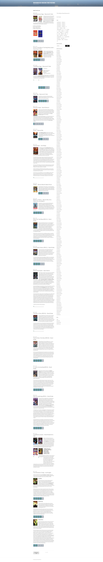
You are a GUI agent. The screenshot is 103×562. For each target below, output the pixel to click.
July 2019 (58, 160)
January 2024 (58, 91)
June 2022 (58, 112)
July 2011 (58, 296)
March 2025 (58, 71)
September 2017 (59, 193)
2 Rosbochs (63, 22)
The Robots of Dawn (51, 279)
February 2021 (58, 131)
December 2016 (59, 205)
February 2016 (58, 220)
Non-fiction (65, 35)
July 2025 (58, 65)
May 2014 (58, 251)
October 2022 (58, 107)
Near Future (61, 35)
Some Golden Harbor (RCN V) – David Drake (43, 247)
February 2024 (58, 89)
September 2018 (59, 175)
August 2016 (58, 211)
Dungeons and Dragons (41, 76)
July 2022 (58, 110)
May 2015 (58, 233)
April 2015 (58, 235)
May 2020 (58, 145)
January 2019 (58, 169)
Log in (57, 319)
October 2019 (58, 155)
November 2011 (59, 290)
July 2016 (58, 212)
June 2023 (58, 101)
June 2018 (58, 179)
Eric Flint (68, 29)
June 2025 (58, 67)
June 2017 (58, 196)
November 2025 (59, 61)
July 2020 (58, 142)
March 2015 (58, 236)
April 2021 (58, 128)
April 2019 (58, 164)
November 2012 (59, 275)
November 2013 (59, 260)
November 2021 (59, 119)
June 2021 (58, 125)
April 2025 (58, 70)
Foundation (43, 287)
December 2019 (59, 152)
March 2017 (58, 200)
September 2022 (59, 109)
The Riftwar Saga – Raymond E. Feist (42, 66)
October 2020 (58, 137)
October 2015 (58, 226)
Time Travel (66, 39)
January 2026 (58, 58)
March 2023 (58, 103)
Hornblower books (48, 405)
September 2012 (59, 278)
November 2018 (59, 172)
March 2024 (58, 88)
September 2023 (59, 97)
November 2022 (59, 106)
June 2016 (58, 214)
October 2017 (58, 191)
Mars (59, 33)
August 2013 (58, 265)
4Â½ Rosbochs (59, 26)
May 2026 (58, 52)
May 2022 (58, 113)
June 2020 (58, 143)
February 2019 (58, 167)
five (38, 223)
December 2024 (59, 76)
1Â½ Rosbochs (59, 22)
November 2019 (59, 154)
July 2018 (58, 178)
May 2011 (58, 299)
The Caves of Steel (44, 279)
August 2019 (58, 158)
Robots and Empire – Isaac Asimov (41, 270)
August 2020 (58, 140)
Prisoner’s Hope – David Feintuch (41, 107)
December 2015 (59, 223)
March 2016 (58, 218)
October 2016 (58, 208)
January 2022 (58, 118)
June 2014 (58, 250)
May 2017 (58, 197)
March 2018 (58, 184)
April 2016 (58, 217)
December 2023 (59, 92)
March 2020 (58, 148)
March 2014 (58, 254)
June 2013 (58, 268)
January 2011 (58, 305)
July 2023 (58, 100)
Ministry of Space (43, 132)
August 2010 (58, 311)
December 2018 (59, 170)
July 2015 (58, 230)
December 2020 (59, 134)
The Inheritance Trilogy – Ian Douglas (42, 472)
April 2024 (58, 86)
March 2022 (58, 116)
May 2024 (58, 85)
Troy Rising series (47, 147)
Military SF (62, 33)
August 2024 (58, 80)
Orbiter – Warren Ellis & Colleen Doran (42, 184)
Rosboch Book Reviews (44, 3)
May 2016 (58, 215)
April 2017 (58, 199)
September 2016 (59, 209)
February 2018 (58, 185)
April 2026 (58, 53)
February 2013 (58, 272)
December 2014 (59, 241)
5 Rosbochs (63, 26)
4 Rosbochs (63, 25)
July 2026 (58, 50)
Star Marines (50, 483)
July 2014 (58, 248)
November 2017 (59, 190)
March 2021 (58, 130)
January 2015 (58, 239)
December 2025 (59, 59)
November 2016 (59, 206)
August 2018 (58, 176)
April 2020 (58, 146)
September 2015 (59, 227)
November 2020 (59, 136)
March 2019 (58, 166)
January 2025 (58, 74)
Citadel (42, 148)
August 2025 (58, 64)
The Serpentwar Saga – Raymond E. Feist (43, 14)
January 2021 (58, 133)
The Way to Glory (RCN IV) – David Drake (43, 313)
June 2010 (58, 314)
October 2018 (58, 173)
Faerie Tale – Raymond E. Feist (40, 94)
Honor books (51, 120)
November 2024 (59, 77)
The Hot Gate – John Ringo (39, 145)
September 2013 (59, 263)
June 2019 (58, 161)
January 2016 (58, 221)
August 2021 (58, 122)
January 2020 (58, 151)
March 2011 (58, 302)
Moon (65, 33)
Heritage (44, 474)
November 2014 (59, 242)
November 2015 (59, 224)
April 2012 (58, 284)
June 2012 (58, 281)
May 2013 (58, 269)
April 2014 (58, 253)
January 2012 (58, 287)
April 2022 (58, 115)
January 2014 (58, 257)
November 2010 (59, 308)
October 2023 (58, 95)
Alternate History (59, 29)
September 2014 (59, 245)
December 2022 (59, 104)
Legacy (48, 474)
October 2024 (58, 79)
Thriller (62, 39)
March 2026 (58, 55)
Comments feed (59, 322)
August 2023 (58, 98)
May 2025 (58, 68)
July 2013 (58, 266)
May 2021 (58, 127)
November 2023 (59, 94)
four (51, 222)
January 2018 (58, 187)
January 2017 (58, 203)
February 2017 (58, 202)
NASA (58, 35)
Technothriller (59, 39)
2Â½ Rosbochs (59, 23)
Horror (58, 32)
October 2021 (58, 121)
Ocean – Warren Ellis (38, 130)
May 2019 (58, 163)
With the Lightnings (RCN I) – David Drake (43, 396)
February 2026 (58, 56)
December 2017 (59, 188)
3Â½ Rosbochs (59, 25)
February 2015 (58, 238)
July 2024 (58, 82)
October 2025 (58, 62)
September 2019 (59, 157)
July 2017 (58, 194)
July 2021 (58, 124)
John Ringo (61, 32)
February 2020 (58, 149)
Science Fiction (67, 36)
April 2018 (58, 182)
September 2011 (59, 293)
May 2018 (58, 181)
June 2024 (58, 83)
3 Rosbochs (63, 23)
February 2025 (58, 73)
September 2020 (59, 139)
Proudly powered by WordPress (37, 559)
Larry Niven (66, 32)
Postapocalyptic (59, 36)
